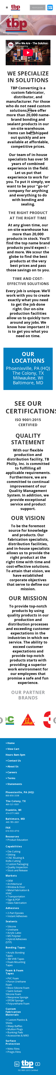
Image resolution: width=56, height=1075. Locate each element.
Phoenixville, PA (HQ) (28, 368)
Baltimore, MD (28, 382)
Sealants (11, 921)
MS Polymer (14, 936)
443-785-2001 (12, 822)
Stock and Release (17, 870)
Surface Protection (13, 1042)
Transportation (16, 896)
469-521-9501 (12, 804)
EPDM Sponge (15, 1000)
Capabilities (14, 846)
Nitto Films (13, 1048)
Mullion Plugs (15, 1029)
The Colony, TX (28, 373)
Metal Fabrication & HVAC (17, 892)
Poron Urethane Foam (16, 983)
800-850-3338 (12, 795)
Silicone (11, 926)
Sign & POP (13, 899)
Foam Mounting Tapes (15, 963)
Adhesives (12, 908)
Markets (11, 875)
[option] (28, 719)
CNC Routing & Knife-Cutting (15, 859)
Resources (12, 836)
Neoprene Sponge (17, 997)
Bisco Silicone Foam (18, 988)
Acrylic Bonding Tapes (15, 954)
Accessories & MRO (18, 1035)
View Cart (13, 749)
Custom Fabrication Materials (13, 1011)
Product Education (17, 839)
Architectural (14, 884)
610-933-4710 (12, 830)
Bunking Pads (15, 1032)
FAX (8, 827)
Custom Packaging (17, 864)
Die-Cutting (13, 851)
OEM (10, 880)
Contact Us (14, 760)
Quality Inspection (17, 867)
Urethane (12, 929)
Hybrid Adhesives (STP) (16, 940)
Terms (11, 778)
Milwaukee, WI (28, 378)
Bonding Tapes (15, 947)
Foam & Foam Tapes (14, 972)
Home (11, 743)
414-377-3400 (12, 813)
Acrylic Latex (14, 932)
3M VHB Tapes (15, 959)
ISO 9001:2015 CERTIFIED (28, 422)
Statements (14, 784)
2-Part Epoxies (15, 913)
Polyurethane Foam (18, 1003)
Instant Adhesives (17, 916)
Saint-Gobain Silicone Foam (14, 992)
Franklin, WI (14, 810)
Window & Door (16, 887)
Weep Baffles (14, 1026)
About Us (12, 766)
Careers (12, 772)
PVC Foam (13, 978)
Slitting (11, 854)
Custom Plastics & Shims (16, 1021)
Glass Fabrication (17, 902)
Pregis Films (14, 1052)
